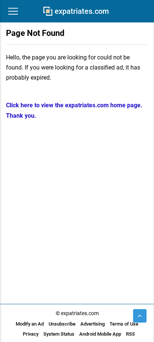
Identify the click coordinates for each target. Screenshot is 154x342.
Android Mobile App (100, 334)
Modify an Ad (30, 324)
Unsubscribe (62, 324)
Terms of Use (124, 324)
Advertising (92, 324)
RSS (130, 334)
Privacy (30, 334)
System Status (58, 334)
